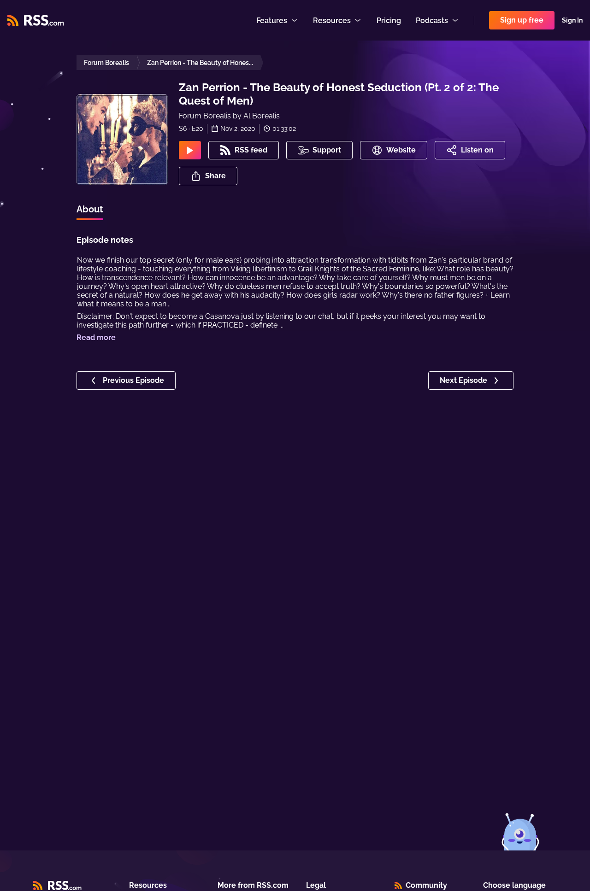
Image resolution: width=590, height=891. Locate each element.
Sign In (572, 20)
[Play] (190, 150)
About (90, 209)
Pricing (389, 20)
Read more (96, 337)
